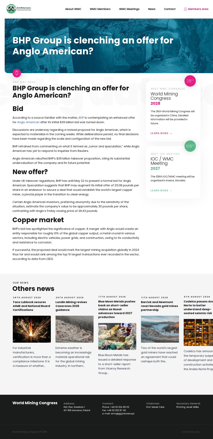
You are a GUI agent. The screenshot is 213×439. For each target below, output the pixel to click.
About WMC (73, 9)
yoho (198, 431)
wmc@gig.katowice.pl (122, 413)
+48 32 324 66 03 (119, 407)
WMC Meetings (129, 9)
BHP (81, 118)
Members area (198, 9)
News (151, 9)
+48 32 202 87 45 (116, 410)
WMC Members (100, 9)
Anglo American (28, 122)
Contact (170, 9)
